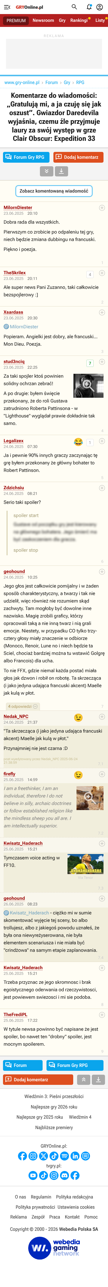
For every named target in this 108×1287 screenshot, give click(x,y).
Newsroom (43, 20)
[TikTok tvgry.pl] (43, 1175)
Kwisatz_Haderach (23, 843)
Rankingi (79, 20)
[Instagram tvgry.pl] (54, 1175)
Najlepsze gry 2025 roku (39, 1117)
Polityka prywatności (35, 1207)
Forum (51, 82)
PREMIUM (16, 20)
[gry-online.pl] (29, 7)
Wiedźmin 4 (80, 1117)
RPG (80, 82)
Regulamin (41, 1197)
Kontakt (72, 1217)
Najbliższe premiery (54, 1127)
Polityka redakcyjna (74, 1197)
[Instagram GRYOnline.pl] (33, 1156)
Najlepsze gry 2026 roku (54, 1107)
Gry (62, 20)
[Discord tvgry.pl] (64, 1175)
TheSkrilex (15, 272)
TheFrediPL (15, 1014)
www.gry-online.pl (21, 82)
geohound (14, 571)
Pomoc (91, 1217)
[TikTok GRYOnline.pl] (54, 1156)
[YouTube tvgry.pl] (33, 1175)
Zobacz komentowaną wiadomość (54, 191)
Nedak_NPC (16, 716)
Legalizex (13, 440)
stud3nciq (14, 361)
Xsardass (13, 312)
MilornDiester (18, 207)
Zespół (38, 1217)
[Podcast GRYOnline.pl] (64, 1156)
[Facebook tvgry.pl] (75, 1175)
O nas (20, 1197)
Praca (54, 1217)
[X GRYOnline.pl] (43, 1156)
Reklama (18, 1217)
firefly (9, 774)
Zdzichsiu (14, 487)
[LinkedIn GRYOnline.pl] (75, 1156)
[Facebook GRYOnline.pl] (22, 1156)
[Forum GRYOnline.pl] (85, 1156)
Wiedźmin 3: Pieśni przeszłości (53, 1096)
